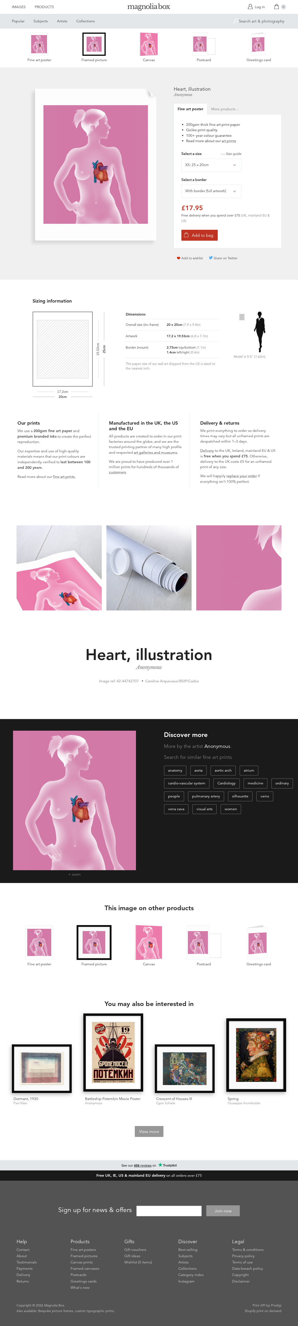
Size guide (233, 154)
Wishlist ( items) (138, 1262)
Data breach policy (247, 1268)
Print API (259, 1305)
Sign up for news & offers (95, 1210)
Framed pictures (84, 1256)
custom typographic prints (94, 1311)
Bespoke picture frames (55, 1311)
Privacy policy (243, 1256)
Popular (18, 21)
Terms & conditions (248, 1249)
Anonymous (183, 94)
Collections (85, 21)
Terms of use (242, 1262)
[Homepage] (149, 8)
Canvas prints (82, 1262)
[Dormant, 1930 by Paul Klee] (42, 1068)
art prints (229, 141)
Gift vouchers (135, 1249)
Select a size (211, 153)
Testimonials (27, 1262)
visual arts (204, 809)
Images (19, 7)
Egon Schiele (165, 1103)
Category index (191, 1275)
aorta (198, 770)
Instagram (186, 1281)
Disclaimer (241, 1281)
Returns (23, 1281)
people (174, 796)
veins (265, 796)
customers (117, 472)
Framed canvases (85, 1268)
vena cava (176, 809)
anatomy (175, 770)
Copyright (240, 1275)
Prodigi (276, 1305)
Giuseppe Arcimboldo (244, 1103)
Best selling (187, 1249)
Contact (23, 1249)
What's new (80, 1287)
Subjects (41, 21)
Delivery (207, 450)
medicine (255, 783)
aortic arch (223, 770)
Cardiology (226, 783)
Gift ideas (132, 1256)
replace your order (242, 476)
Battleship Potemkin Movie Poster (112, 1098)
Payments (25, 1268)
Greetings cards (84, 1281)
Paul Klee (20, 1103)
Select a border (194, 179)
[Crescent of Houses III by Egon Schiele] (185, 1068)
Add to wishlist (192, 258)
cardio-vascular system (186, 783)
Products (44, 7)
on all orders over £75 (149, 1175)
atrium (249, 770)
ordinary (282, 783)
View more (149, 1131)
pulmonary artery (206, 796)
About (22, 1256)
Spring (233, 1098)
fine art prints (64, 476)
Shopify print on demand (263, 1311)
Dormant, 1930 (26, 1098)
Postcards (78, 1275)
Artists (62, 21)
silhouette (240, 796)
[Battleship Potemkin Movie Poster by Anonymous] (113, 1053)
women (231, 809)
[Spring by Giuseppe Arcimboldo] (256, 1055)
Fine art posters (83, 1249)
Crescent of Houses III (174, 1098)
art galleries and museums (155, 452)
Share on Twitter (225, 258)
